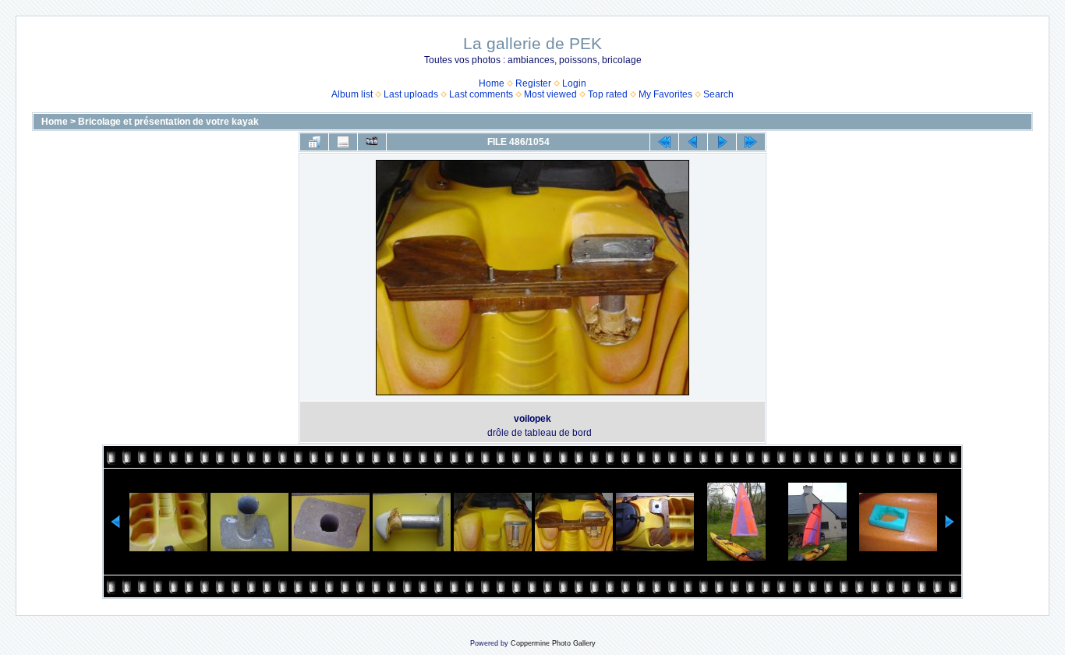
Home (491, 83)
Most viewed (550, 94)
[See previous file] (693, 141)
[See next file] (722, 141)
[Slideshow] (372, 141)
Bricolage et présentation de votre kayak (168, 121)
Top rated (608, 94)
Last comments (481, 94)
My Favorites (665, 94)
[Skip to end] (751, 141)
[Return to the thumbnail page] (314, 141)
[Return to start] (664, 141)
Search (718, 94)
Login (574, 83)
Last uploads (411, 94)
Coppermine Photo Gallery (553, 643)
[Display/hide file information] (343, 141)
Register (533, 83)
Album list (352, 94)
